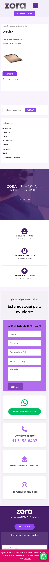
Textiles (5, 153)
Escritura (6, 136)
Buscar (30, 110)
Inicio (4, 26)
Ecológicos (6, 132)
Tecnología (6, 149)
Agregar (9, 74)
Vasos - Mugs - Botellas (11, 157)
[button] (35, 5)
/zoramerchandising (24, 491)
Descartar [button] (27, 559)
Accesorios (7, 128)
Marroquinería (8, 140)
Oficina (5, 145)
